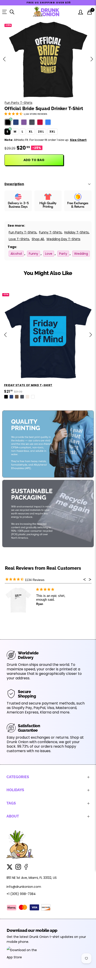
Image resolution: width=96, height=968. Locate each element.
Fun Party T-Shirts (18, 102)
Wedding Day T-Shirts (63, 239)
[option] (48, 59)
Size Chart (78, 140)
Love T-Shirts (19, 239)
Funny (33, 253)
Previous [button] (4, 59)
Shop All (38, 239)
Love (48, 253)
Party (63, 253)
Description (14, 184)
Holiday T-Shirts (76, 232)
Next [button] (92, 59)
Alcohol (16, 253)
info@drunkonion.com (23, 886)
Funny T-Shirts (50, 232)
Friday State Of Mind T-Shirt (28, 385)
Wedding (81, 253)
